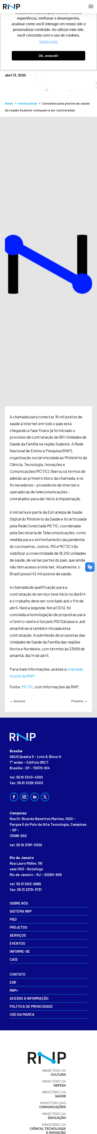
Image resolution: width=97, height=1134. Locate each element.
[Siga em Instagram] (24, 797)
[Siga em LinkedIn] (34, 797)
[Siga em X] (45, 797)
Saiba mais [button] (48, 42)
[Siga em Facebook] (14, 797)
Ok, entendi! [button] (48, 56)
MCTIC (27, 686)
